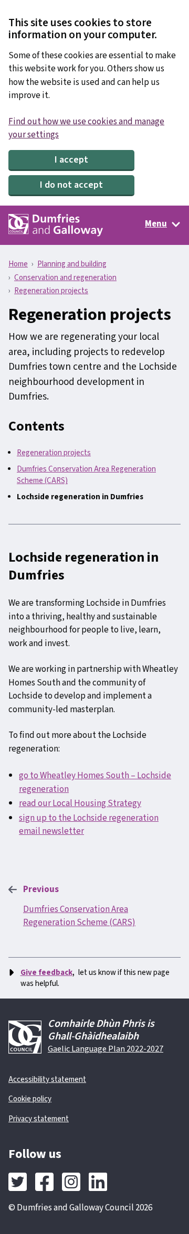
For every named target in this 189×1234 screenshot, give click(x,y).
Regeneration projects (51, 290)
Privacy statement (38, 1118)
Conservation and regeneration (65, 277)
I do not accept (71, 184)
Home (18, 264)
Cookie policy (29, 1098)
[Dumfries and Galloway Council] (55, 225)
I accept (71, 159)
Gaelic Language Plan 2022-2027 (105, 1049)
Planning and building (72, 264)
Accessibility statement (47, 1079)
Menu (156, 224)
